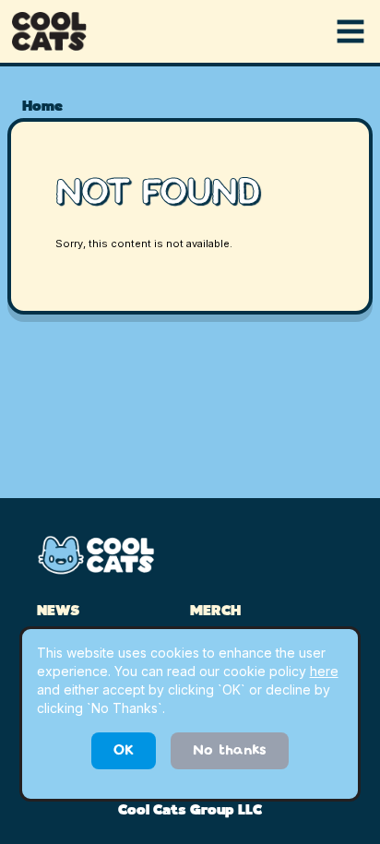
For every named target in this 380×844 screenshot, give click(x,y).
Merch (215, 611)
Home (42, 107)
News (58, 611)
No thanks (230, 750)
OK (123, 750)
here (324, 671)
